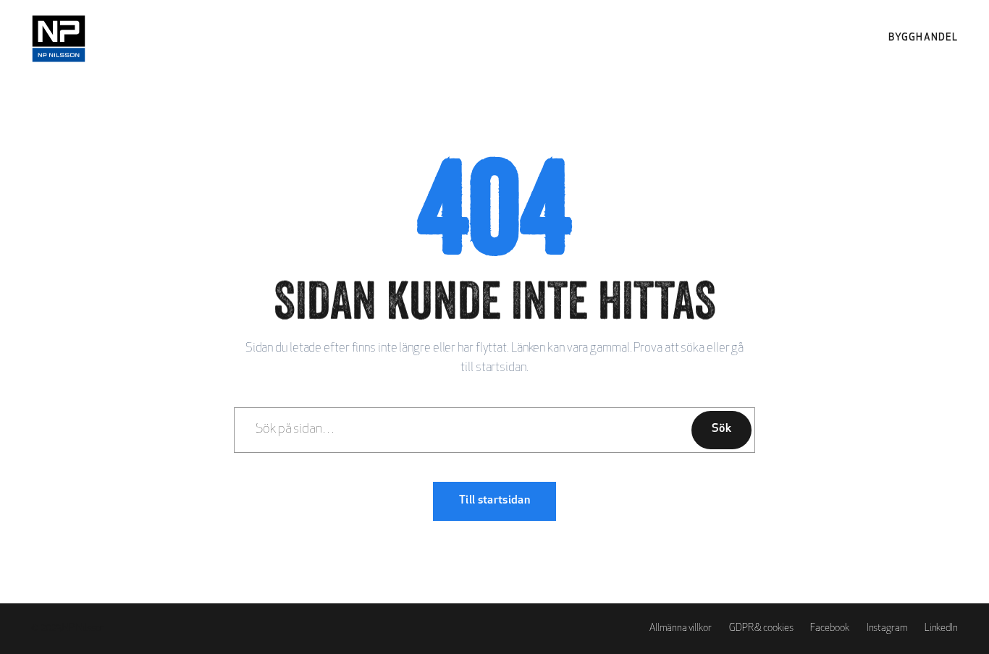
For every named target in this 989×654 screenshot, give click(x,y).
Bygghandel (923, 38)
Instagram (887, 628)
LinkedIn (941, 628)
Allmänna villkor (680, 628)
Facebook (829, 628)
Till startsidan (494, 500)
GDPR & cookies (761, 628)
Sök (721, 429)
